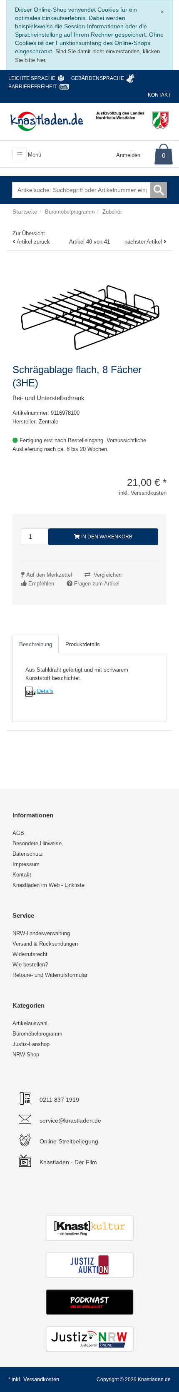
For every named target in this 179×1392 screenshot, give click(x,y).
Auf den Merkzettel (49, 575)
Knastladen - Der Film (68, 1162)
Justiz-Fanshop (31, 1044)
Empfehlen (41, 583)
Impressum (26, 864)
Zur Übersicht (28, 233)
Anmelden (128, 155)
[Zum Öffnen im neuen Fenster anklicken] (30, 691)
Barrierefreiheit (32, 87)
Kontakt (159, 95)
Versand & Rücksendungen (45, 944)
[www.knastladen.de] (46, 121)
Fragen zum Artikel (96, 583)
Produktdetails (82, 644)
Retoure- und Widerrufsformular (49, 975)
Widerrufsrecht (29, 954)
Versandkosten (41, 1379)
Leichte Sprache (31, 78)
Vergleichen (108, 575)
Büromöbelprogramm (37, 1034)
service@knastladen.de (70, 1120)
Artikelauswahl (29, 1023)
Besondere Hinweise (37, 843)
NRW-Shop (25, 1054)
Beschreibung (35, 644)
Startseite (24, 211)
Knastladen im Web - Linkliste (48, 885)
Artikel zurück (33, 242)
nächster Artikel (144, 242)
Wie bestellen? (30, 964)
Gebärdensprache (97, 78)
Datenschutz (27, 854)
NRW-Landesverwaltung (41, 933)
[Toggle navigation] (19, 153)
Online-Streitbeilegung (69, 1141)
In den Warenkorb (106, 537)
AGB (18, 833)
